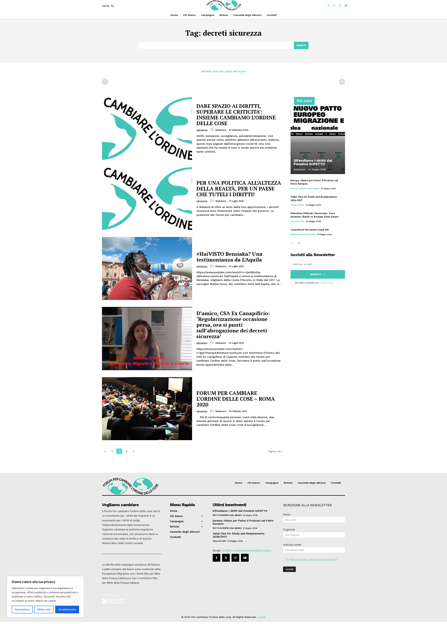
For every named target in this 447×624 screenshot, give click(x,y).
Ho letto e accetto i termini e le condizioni (311, 559)
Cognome (289, 529)
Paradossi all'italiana (303, 234)
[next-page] (133, 451)
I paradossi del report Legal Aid (310, 229)
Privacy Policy (326, 282)
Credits (261, 617)
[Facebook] (328, 5)
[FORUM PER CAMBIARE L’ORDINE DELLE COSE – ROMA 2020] (147, 408)
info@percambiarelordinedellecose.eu (246, 550)
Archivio (201, 130)
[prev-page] (105, 82)
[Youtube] (346, 5)
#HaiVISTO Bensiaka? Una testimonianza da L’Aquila (229, 256)
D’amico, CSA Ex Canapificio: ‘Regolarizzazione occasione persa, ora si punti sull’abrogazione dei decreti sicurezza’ (233, 325)
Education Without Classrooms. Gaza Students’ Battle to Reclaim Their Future (315, 214)
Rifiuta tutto (44, 609)
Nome (286, 514)
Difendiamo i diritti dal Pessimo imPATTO (313, 162)
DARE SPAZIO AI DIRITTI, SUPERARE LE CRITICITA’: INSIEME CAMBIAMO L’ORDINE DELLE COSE (236, 114)
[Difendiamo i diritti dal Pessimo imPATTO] (318, 137)
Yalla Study (297, 205)
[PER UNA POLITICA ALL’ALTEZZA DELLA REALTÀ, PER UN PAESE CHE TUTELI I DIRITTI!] (147, 198)
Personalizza (22, 609)
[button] (108, 5)
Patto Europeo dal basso (305, 188)
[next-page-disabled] (342, 82)
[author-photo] (212, 130)
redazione (220, 130)
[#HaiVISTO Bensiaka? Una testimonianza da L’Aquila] (147, 268)
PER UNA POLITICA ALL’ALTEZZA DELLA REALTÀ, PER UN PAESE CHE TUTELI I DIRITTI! (238, 188)
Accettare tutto (67, 609)
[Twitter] (334, 5)
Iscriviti (315, 274)
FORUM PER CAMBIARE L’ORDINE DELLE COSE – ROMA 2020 (235, 399)
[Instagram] (340, 5)
